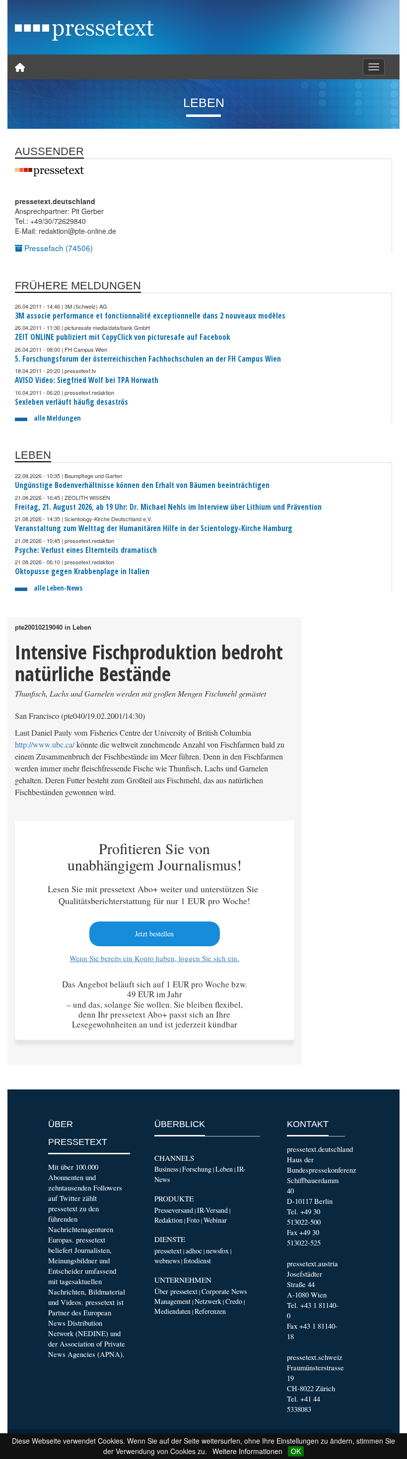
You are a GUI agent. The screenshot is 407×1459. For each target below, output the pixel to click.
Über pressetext (176, 1291)
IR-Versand (212, 1210)
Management (172, 1301)
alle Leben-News (58, 588)
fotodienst (197, 1260)
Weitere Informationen (247, 1451)
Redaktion (168, 1220)
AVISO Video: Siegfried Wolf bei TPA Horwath (86, 380)
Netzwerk (208, 1301)
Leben (224, 1169)
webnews (167, 1260)
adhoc (194, 1250)
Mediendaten (172, 1311)
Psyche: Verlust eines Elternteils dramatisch (86, 550)
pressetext (168, 1250)
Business (166, 1169)
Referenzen (210, 1311)
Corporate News (224, 1291)
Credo (233, 1301)
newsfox (217, 1250)
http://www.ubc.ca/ (44, 744)
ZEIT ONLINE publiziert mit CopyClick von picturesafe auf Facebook (122, 337)
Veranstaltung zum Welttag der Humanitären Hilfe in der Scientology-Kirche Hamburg (153, 528)
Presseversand (173, 1210)
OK (296, 1451)
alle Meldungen (57, 418)
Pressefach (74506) (57, 247)
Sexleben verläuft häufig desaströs (71, 402)
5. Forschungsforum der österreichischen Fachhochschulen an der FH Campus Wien (148, 359)
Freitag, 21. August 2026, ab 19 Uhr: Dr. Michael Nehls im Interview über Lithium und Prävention (168, 507)
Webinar (215, 1220)
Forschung (196, 1169)
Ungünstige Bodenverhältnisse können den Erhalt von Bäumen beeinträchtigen (142, 485)
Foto (193, 1220)
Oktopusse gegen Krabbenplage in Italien (82, 571)
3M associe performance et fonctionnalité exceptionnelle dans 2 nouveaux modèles (150, 316)
